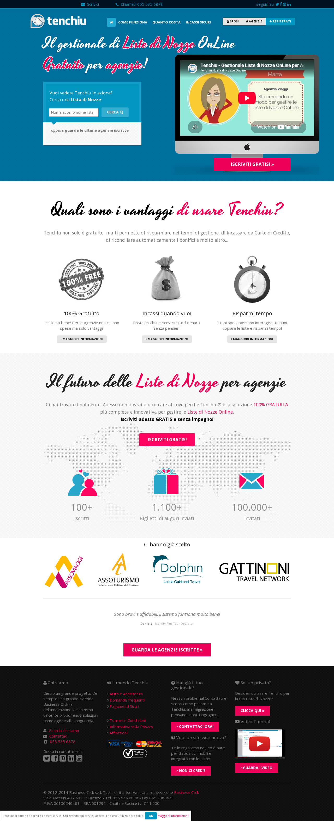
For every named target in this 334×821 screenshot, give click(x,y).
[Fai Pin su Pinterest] (284, 4)
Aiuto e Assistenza (126, 693)
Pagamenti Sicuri (124, 706)
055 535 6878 (62, 741)
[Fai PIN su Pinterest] (62, 758)
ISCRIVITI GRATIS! (167, 440)
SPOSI (234, 21)
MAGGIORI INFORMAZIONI (82, 339)
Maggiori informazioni (173, 816)
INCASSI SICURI (198, 22)
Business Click (186, 792)
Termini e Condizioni (128, 720)
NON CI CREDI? (191, 770)
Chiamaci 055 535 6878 (141, 4)
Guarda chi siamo (64, 730)
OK (151, 816)
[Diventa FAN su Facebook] (281, 4)
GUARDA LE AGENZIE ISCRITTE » (167, 650)
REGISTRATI (281, 21)
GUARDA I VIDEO (257, 767)
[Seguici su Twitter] (277, 4)
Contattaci (58, 736)
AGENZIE (255, 21)
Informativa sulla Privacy (131, 726)
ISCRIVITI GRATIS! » (252, 164)
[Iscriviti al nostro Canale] (79, 758)
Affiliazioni (118, 732)
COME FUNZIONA (132, 22)
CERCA (113, 112)
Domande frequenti (127, 700)
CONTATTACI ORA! (195, 726)
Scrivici (92, 4)
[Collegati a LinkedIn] (71, 758)
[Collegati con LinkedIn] (289, 4)
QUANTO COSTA (166, 22)
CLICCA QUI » (252, 710)
